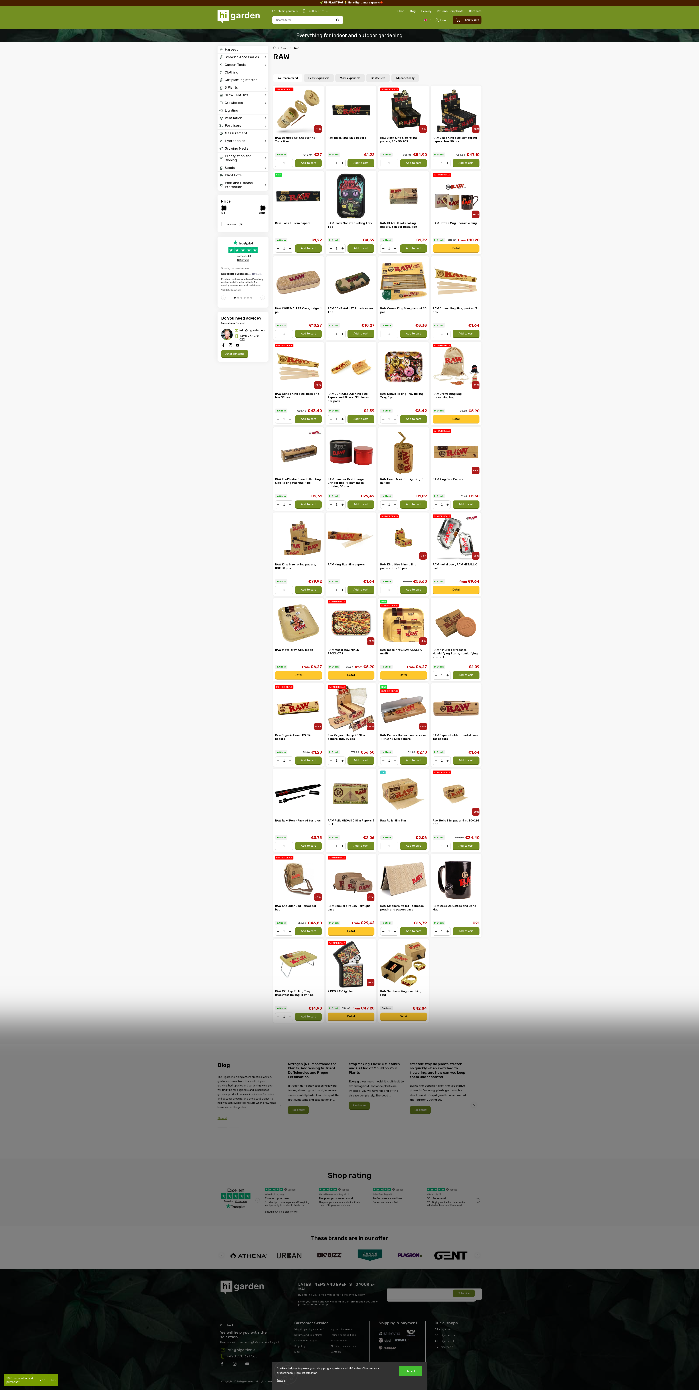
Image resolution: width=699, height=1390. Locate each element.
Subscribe (464, 1293)
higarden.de (448, 1335)
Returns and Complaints (308, 1335)
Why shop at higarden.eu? (309, 1329)
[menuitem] (243, 50)
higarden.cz (448, 1329)
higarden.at (447, 1341)
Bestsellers (378, 78)
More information (306, 1373)
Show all (222, 1118)
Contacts (475, 11)
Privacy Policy (339, 1340)
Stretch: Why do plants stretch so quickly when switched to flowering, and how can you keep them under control (437, 1070)
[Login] (440, 20)
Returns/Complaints (450, 11)
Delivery (426, 11)
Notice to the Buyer (305, 1340)
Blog (413, 11)
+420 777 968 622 (249, 337)
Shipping (299, 1346)
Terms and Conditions (343, 1335)
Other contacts (234, 353)
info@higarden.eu (252, 330)
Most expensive (350, 78)
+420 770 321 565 (242, 1356)
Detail (456, 248)
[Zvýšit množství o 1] (290, 163)
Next (474, 1105)
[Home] (275, 47)
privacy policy (357, 1294)
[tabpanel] (316, 1088)
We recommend (288, 78)
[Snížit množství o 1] (278, 163)
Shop (401, 11)
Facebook (222, 1364)
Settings (281, 1380)
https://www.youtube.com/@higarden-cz (248, 1364)
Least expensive (318, 78)
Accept (410, 1371)
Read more (298, 1109)
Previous (281, 1105)
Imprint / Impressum (342, 1329)
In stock (234, 224)
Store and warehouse (343, 1346)
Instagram (235, 1364)
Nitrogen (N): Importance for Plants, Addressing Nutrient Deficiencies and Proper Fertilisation (312, 1070)
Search (338, 19)
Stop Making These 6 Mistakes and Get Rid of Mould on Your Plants (374, 1068)
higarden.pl (447, 1347)
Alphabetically (405, 78)
